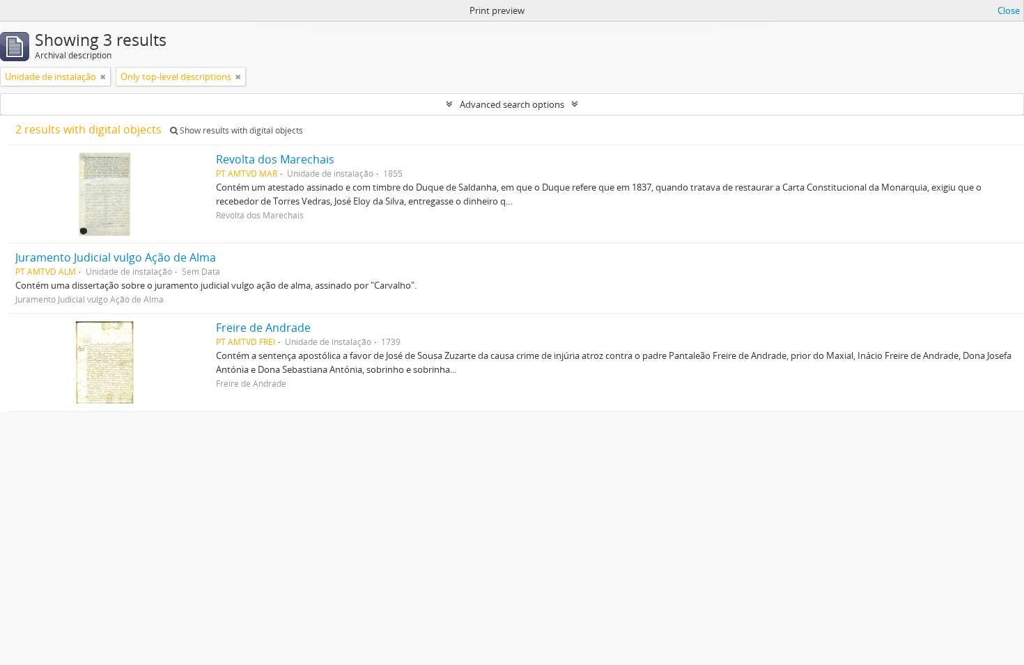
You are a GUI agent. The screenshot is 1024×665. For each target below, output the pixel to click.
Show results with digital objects (240, 130)
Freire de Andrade (263, 327)
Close (1009, 10)
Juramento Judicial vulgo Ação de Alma (115, 257)
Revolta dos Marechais (275, 159)
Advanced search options (512, 104)
